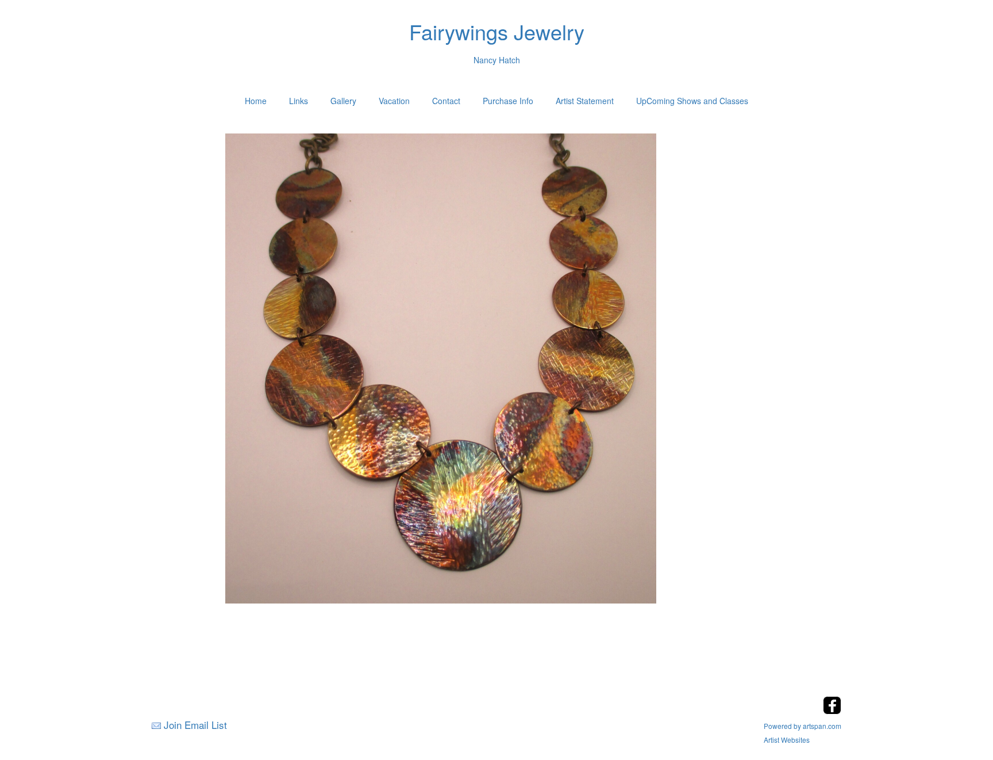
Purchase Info (508, 100)
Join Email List (195, 724)
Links (298, 100)
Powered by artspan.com (802, 726)
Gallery (343, 100)
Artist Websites (787, 739)
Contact (446, 100)
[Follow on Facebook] (832, 711)
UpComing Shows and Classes (692, 100)
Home (256, 100)
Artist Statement (585, 100)
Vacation (394, 100)
